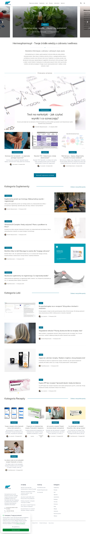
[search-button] (81, 3)
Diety (55, 506)
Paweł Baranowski (41, 487)
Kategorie (56, 484)
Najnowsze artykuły (33, 3)
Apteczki (63, 3)
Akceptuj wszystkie (16, 530)
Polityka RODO (35, 522)
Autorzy (39, 484)
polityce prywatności (20, 523)
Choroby (55, 501)
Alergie (55, 508)
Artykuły (23, 484)
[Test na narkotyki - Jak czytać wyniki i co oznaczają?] (44, 103)
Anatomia (72, 152)
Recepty (51, 3)
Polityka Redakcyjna (43, 522)
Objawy (45, 24)
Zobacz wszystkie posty (78, 187)
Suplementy (41, 3)
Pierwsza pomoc (45, 110)
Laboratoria (56, 3)
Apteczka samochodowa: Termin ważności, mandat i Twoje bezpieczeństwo (28, 493)
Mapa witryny (51, 522)
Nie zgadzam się (15, 526)
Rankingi (55, 499)
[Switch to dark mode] (84, 3)
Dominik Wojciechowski (42, 490)
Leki (47, 3)
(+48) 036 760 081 (10, 511)
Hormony (45, 152)
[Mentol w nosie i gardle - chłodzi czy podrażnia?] (45, 21)
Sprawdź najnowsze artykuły (45, 175)
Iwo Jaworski (40, 492)
